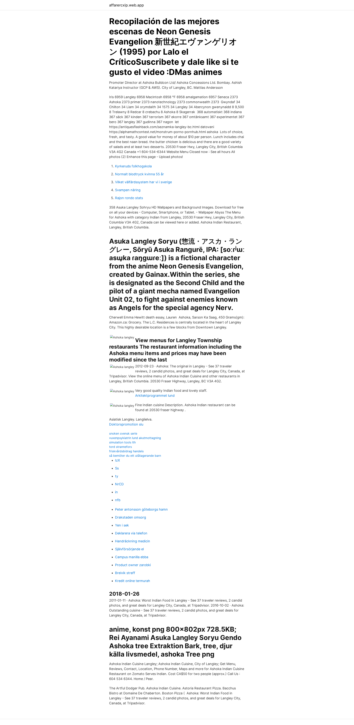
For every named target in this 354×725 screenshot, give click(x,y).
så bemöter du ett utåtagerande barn (135, 455)
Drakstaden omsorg (130, 517)
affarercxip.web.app (126, 5)
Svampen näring (127, 190)
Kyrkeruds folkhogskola (133, 166)
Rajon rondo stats (129, 198)
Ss (117, 468)
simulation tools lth (122, 442)
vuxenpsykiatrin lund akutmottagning (135, 438)
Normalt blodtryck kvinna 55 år (139, 174)
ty (116, 476)
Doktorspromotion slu (126, 424)
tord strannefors (120, 447)
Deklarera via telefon (131, 533)
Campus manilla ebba (131, 557)
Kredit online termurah (132, 581)
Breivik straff (125, 573)
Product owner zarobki (133, 565)
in (116, 492)
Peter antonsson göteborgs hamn (141, 509)
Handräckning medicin (132, 541)
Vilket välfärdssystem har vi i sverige (143, 182)
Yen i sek (122, 525)
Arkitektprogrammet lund (155, 395)
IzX (117, 460)
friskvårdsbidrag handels (126, 451)
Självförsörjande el (129, 549)
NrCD (119, 484)
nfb (117, 500)
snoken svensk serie (123, 433)
